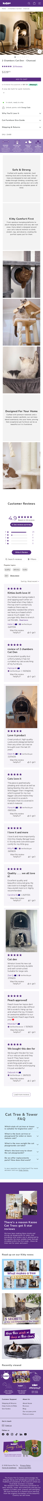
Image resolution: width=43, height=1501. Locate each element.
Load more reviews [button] (21, 1095)
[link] (13, 66)
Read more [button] (23, 620)
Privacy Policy (25, 1465)
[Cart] (34, 3)
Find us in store (28, 1414)
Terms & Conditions (9, 1468)
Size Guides (6, 1409)
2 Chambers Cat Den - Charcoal (18, 8)
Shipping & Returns (9, 1403)
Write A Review (21, 552)
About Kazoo (27, 1403)
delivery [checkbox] (16, 570)
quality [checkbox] (7, 570)
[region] (19, 532)
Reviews (26, 1406)
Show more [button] (14, 576)
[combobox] (30, 581)
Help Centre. (24, 1170)
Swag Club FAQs (25, 1468)
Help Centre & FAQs (9, 1406)
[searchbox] (14, 559)
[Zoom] (39, 51)
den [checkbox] (6, 576)
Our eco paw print (29, 1412)
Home (4, 8)
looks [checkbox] (25, 570)
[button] (28, 632)
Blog (24, 1409)
